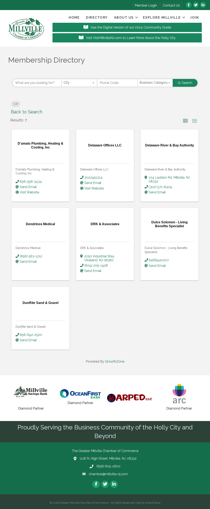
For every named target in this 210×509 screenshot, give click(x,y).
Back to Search (26, 111)
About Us (124, 17)
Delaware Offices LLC (94, 169)
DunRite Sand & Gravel (31, 326)
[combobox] (79, 83)
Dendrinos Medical (28, 248)
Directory (97, 17)
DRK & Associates (92, 248)
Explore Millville (162, 17)
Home (74, 17)
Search (187, 83)
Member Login (146, 5)
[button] (185, 121)
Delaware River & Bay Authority (165, 169)
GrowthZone (114, 361)
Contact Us (171, 5)
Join (194, 17)
